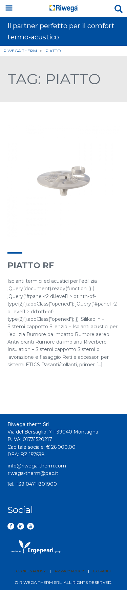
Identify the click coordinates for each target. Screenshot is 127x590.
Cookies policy (31, 571)
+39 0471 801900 (36, 484)
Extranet (102, 571)
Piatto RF (30, 265)
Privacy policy (69, 571)
